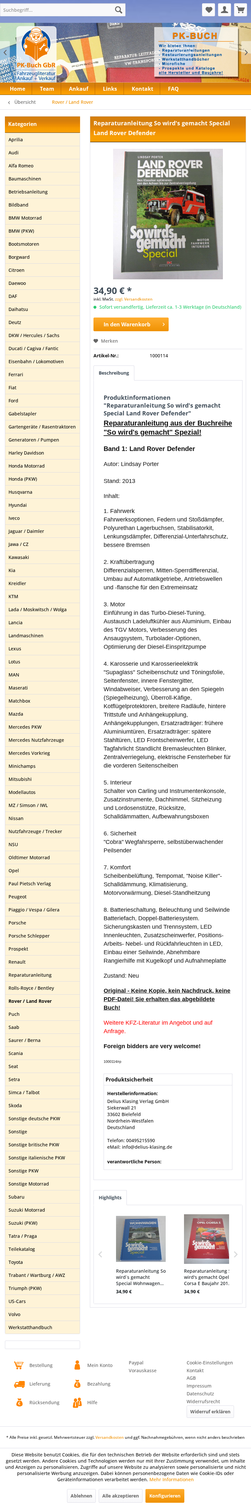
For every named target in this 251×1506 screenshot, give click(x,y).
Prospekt (18, 949)
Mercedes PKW (25, 727)
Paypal (136, 1362)
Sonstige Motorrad (28, 1184)
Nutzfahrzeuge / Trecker (35, 831)
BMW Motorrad (25, 218)
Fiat (12, 387)
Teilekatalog (21, 1249)
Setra (14, 1079)
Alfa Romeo (20, 166)
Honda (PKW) (22, 479)
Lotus (14, 662)
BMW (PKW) (21, 231)
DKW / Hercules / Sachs (33, 335)
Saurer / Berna (24, 1040)
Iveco (14, 518)
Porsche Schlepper (29, 936)
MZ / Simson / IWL (28, 805)
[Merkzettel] (208, 9)
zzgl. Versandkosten (134, 299)
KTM (13, 596)
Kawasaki (18, 557)
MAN (13, 675)
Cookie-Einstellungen (210, 1362)
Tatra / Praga (22, 1236)
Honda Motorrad (26, 466)
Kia (11, 570)
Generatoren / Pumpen (33, 440)
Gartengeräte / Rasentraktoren (42, 427)
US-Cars (17, 1301)
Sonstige (17, 1131)
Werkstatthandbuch (30, 1327)
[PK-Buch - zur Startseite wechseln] (58, 58)
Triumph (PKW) (25, 1288)
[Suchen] (119, 9)
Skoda (15, 1105)
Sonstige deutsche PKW (34, 1118)
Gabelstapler (22, 414)
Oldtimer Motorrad (29, 857)
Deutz (14, 322)
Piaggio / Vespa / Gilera (33, 910)
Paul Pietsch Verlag (29, 883)
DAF (12, 296)
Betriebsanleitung (28, 192)
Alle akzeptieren (120, 1496)
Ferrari (15, 374)
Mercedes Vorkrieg (29, 753)
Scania (15, 1053)
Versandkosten (109, 1437)
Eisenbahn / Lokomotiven (36, 361)
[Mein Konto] (224, 9)
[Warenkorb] (240, 9)
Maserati (18, 688)
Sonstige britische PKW (33, 1144)
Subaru (16, 1197)
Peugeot (17, 896)
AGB (191, 1378)
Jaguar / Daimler (26, 531)
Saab (13, 1027)
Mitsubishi (20, 779)
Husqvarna (20, 492)
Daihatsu (18, 309)
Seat (13, 1066)
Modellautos (22, 792)
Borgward (19, 257)
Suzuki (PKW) (22, 1223)
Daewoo (17, 283)
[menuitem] (63, 9)
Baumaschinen (24, 179)
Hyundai (17, 505)
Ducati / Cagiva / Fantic (33, 348)
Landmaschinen (25, 635)
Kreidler (17, 583)
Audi (13, 152)
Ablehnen (81, 1496)
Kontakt (195, 1370)
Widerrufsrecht (203, 1401)
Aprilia (15, 139)
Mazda (15, 714)
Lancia (15, 622)
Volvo (14, 1314)
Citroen (16, 270)
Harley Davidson (26, 453)
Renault (16, 962)
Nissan (16, 818)
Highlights (110, 1197)
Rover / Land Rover (30, 1001)
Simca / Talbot (24, 1092)
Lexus (14, 648)
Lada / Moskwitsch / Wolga (37, 609)
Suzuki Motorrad (26, 1210)
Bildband (18, 205)
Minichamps (22, 766)
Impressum (199, 1386)
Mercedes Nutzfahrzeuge (36, 740)
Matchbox (19, 701)
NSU (13, 844)
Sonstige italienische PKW (36, 1158)
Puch (14, 1014)
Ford (13, 400)
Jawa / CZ (18, 544)
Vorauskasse (143, 1370)
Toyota (15, 1262)
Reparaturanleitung (30, 975)
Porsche (17, 923)
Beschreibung (114, 373)
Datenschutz (200, 1393)
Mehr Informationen (171, 1479)
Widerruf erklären (210, 1411)
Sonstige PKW (23, 1171)
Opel (13, 870)
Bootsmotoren (23, 244)
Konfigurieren (164, 1496)
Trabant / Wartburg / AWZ (36, 1275)
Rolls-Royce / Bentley (31, 988)
